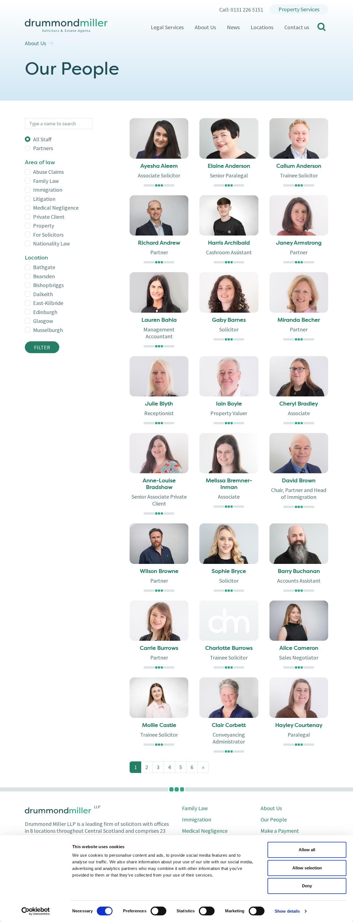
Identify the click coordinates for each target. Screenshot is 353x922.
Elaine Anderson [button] (229, 166)
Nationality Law (51, 243)
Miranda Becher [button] (298, 320)
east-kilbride (48, 302)
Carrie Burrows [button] (159, 648)
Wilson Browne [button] (159, 571)
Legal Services (167, 27)
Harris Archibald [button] (229, 243)
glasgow (43, 320)
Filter (42, 347)
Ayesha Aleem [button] (159, 166)
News (233, 27)
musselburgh (48, 329)
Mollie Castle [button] (159, 725)
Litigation (44, 198)
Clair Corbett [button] (229, 725)
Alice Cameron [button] (298, 648)
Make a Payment (280, 830)
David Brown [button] (298, 481)
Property (43, 225)
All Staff (42, 139)
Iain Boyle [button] (229, 404)
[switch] (158, 911)
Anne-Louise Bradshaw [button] (159, 484)
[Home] (85, 26)
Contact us (296, 27)
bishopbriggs (48, 285)
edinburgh (45, 312)
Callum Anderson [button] (298, 166)
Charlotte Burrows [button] (229, 648)
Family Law (46, 180)
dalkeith (43, 294)
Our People (274, 819)
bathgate (44, 267)
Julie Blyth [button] (159, 404)
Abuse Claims (48, 171)
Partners (43, 148)
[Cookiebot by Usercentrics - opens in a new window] (36, 911)
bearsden (44, 276)
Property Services (299, 9)
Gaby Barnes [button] (229, 320)
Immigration (47, 189)
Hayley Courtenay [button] (298, 725)
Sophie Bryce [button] (229, 571)
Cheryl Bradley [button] (298, 404)
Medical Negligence (56, 207)
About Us (205, 27)
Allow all (307, 849)
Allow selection (307, 868)
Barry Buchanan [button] (299, 571)
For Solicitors (48, 234)
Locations (262, 27)
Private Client (49, 216)
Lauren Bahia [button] (159, 320)
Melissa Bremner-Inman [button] (229, 484)
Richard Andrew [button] (159, 243)
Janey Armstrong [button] (299, 243)
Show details (287, 911)
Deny (307, 885)
